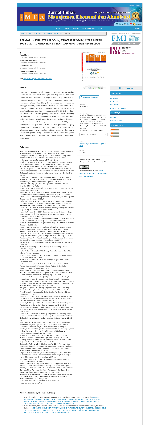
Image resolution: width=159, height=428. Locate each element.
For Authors (114, 101)
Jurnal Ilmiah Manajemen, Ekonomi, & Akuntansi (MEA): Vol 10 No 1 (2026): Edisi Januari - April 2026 (61, 411)
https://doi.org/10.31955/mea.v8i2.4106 (37, 79)
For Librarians (114, 105)
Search (137, 28)
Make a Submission (126, 88)
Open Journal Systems (118, 108)
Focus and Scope (88, 28)
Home (58, 28)
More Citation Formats (88, 134)
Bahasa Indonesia (116, 121)
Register (131, 5)
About (100, 28)
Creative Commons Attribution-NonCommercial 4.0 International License (93, 173)
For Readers (114, 98)
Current (66, 28)
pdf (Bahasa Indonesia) (90, 97)
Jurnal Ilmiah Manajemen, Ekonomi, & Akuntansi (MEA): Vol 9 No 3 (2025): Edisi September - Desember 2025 (62, 402)
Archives (76, 28)
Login (138, 5)
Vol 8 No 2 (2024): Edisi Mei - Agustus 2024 (49, 34)
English (113, 117)
